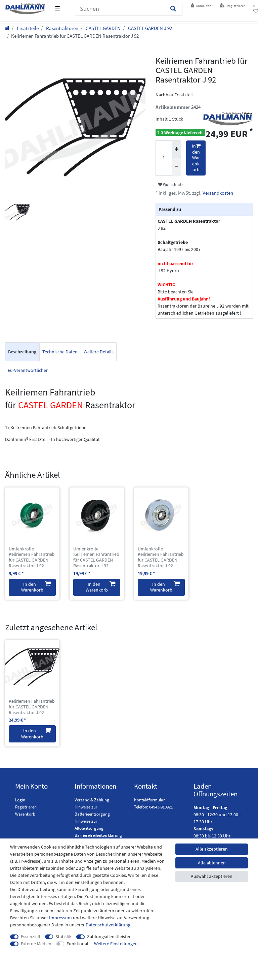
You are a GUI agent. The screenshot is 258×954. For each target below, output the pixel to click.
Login (20, 799)
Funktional (77, 944)
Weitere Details (99, 352)
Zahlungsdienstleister (109, 936)
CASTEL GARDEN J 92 (149, 28)
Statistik (63, 936)
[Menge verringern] (176, 167)
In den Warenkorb (196, 157)
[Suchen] (173, 8)
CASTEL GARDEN (103, 28)
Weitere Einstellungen (116, 944)
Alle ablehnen (212, 863)
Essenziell (30, 936)
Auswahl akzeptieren (211, 876)
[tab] (22, 351)
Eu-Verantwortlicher (28, 370)
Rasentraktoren (61, 28)
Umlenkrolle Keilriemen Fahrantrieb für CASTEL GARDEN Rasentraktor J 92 (32, 557)
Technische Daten (60, 352)
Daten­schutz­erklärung (108, 925)
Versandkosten (217, 193)
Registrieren (26, 806)
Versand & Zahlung (92, 799)
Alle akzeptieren (212, 849)
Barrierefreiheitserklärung (98, 835)
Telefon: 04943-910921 (153, 806)
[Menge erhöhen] (176, 149)
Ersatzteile (27, 28)
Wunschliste (172, 184)
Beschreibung (22, 352)
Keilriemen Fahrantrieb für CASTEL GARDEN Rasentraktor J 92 (32, 706)
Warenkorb (25, 814)
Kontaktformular (149, 799)
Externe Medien (36, 944)
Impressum (60, 918)
